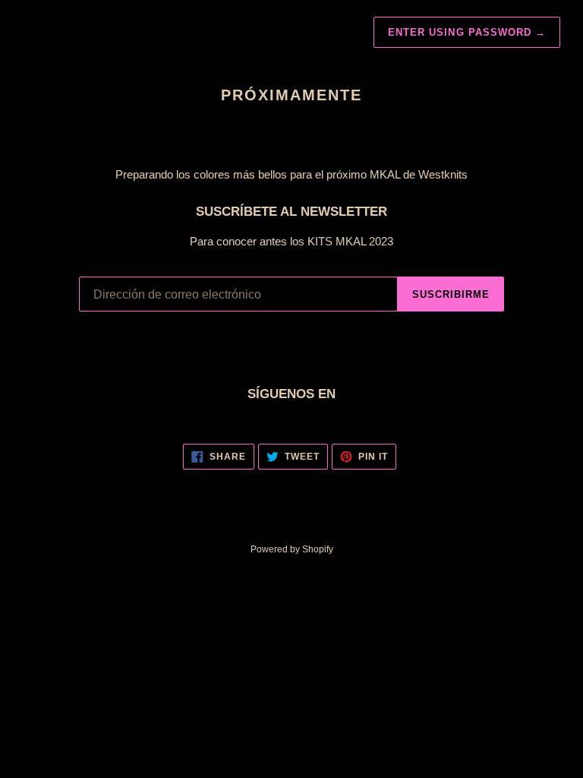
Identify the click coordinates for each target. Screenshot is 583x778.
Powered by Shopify (292, 549)
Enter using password (467, 32)
